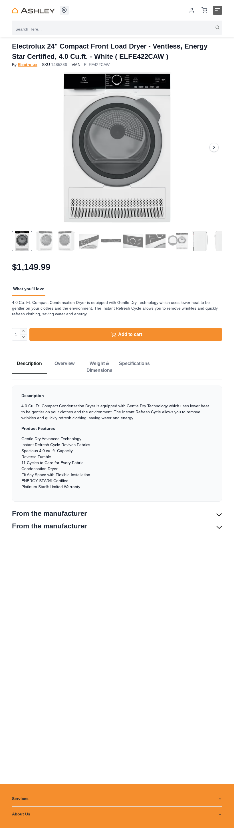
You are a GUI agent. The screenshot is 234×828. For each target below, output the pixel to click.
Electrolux (27, 64)
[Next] (214, 147)
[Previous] (20, 147)
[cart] (204, 10)
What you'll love (28, 288)
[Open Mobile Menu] (217, 10)
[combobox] (117, 29)
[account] (192, 10)
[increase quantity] (23, 331)
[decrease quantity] (23, 337)
